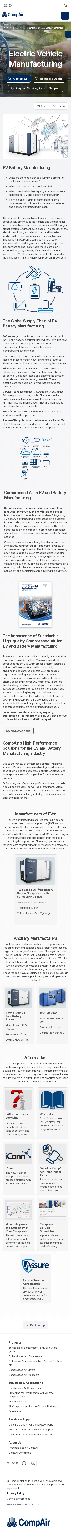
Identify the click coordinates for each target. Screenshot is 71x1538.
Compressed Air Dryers (22, 1369)
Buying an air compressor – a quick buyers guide (33, 1349)
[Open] (65, 16)
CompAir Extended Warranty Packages (31, 1434)
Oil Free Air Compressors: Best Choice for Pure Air (35, 1363)
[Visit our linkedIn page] (24, 1463)
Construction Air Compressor (25, 1387)
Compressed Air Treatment (24, 1374)
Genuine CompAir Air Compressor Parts (31, 1424)
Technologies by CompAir (23, 1447)
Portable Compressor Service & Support (31, 1429)
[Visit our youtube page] (33, 1463)
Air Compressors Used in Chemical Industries (34, 1406)
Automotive (15, 1411)
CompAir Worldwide (20, 1452)
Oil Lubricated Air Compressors (26, 1356)
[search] (65, 5)
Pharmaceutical (17, 1401)
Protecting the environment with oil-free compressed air (31, 1394)
